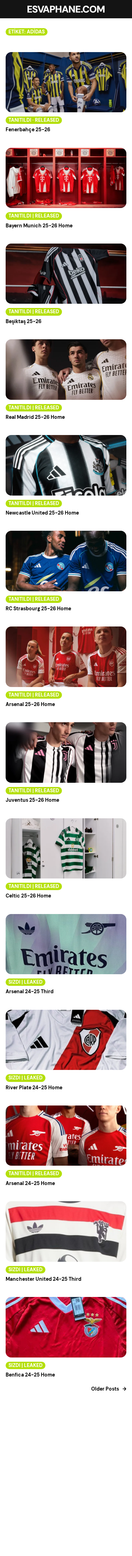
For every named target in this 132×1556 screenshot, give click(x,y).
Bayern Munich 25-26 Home (39, 226)
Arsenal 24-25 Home (30, 1183)
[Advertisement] (66, 1489)
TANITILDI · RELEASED (33, 120)
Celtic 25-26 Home (28, 896)
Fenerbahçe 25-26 (28, 130)
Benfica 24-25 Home (30, 1375)
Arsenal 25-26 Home (30, 704)
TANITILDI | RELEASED (33, 216)
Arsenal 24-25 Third (30, 992)
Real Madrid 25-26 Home (35, 417)
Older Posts (108, 1389)
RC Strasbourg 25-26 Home (38, 609)
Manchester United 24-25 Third (43, 1279)
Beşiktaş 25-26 (24, 322)
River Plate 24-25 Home (34, 1088)
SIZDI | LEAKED (25, 982)
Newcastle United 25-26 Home (42, 513)
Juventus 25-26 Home (32, 800)
